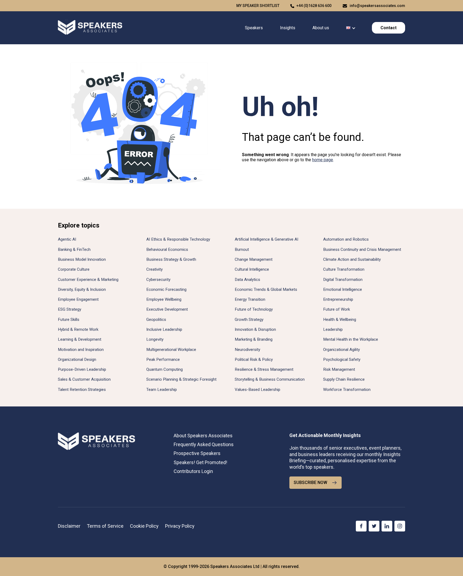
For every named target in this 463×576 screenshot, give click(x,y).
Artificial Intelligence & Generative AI (266, 239)
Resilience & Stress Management (264, 369)
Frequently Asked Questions (204, 444)
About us (320, 27)
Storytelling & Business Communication (270, 379)
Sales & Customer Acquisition (84, 379)
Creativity (154, 269)
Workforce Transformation (347, 389)
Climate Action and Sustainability (352, 259)
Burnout (242, 249)
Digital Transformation (343, 279)
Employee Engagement (78, 299)
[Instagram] (399, 526)
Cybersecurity (158, 279)
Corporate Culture (73, 269)
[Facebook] (361, 526)
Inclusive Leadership (164, 329)
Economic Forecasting (166, 289)
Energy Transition (250, 299)
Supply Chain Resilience (344, 379)
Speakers (254, 27)
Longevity (154, 339)
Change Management (253, 259)
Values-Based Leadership (257, 389)
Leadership (333, 329)
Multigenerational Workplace (171, 349)
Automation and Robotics (346, 239)
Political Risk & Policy (254, 359)
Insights (287, 27)
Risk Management (339, 369)
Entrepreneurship (338, 299)
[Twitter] (374, 526)
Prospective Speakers (197, 453)
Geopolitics (156, 319)
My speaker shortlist (257, 5)
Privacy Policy (180, 526)
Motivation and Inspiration (81, 349)
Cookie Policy (144, 526)
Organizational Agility (341, 349)
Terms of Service (105, 526)
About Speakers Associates (203, 435)
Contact (388, 27)
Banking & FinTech (74, 249)
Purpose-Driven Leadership (82, 369)
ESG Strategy (69, 309)
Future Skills (68, 319)
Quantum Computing (164, 369)
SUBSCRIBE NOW (310, 482)
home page (322, 159)
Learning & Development (79, 339)
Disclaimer (69, 526)
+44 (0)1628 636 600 (313, 5)
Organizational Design (77, 359)
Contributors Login (193, 471)
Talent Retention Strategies (82, 389)
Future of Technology (254, 309)
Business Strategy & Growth (171, 259)
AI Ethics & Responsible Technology (178, 239)
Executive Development (167, 309)
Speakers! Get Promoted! (200, 462)
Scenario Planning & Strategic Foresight (181, 379)
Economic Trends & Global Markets (266, 289)
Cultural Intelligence (252, 269)
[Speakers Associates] (90, 28)
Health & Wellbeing (339, 319)
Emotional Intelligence (342, 289)
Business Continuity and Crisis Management (362, 249)
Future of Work (336, 309)
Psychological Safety (341, 359)
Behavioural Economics (167, 249)
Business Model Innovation (82, 259)
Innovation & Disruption (255, 329)
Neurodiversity (247, 349)
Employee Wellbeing (163, 299)
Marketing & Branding (253, 339)
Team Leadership (161, 389)
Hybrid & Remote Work (78, 329)
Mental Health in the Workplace (350, 339)
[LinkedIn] (387, 526)
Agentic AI (67, 239)
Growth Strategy (249, 319)
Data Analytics (247, 279)
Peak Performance (163, 359)
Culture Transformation (343, 269)
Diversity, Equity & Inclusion (82, 289)
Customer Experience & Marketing (88, 279)
